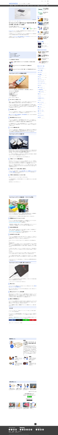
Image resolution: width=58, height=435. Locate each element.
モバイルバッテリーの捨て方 (13, 54)
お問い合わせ (19, 431)
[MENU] (47, 1)
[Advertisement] (22, 45)
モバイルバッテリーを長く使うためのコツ (14, 56)
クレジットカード (43, 5)
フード (35, 5)
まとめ (10, 57)
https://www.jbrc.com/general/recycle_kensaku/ (14, 222)
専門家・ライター (16, 5)
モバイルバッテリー (17, 322)
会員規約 (16, 431)
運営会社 (10, 431)
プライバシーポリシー (11, 432)
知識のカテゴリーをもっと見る (32, 391)
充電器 (21, 322)
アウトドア (31, 5)
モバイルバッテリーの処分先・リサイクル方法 (15, 55)
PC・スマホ (24, 5)
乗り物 (38, 5)
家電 (28, 5)
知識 (9, 322)
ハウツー (12, 322)
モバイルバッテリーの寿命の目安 (13, 53)
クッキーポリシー (17, 432)
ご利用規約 (13, 431)
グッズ (21, 5)
